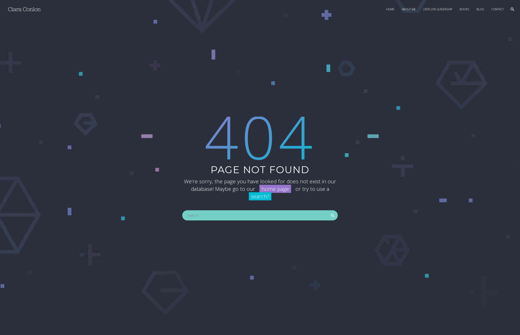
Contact (497, 9)
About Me (409, 9)
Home (390, 9)
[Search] (512, 9)
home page (275, 188)
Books (464, 9)
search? (260, 196)
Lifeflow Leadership (437, 9)
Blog (480, 9)
